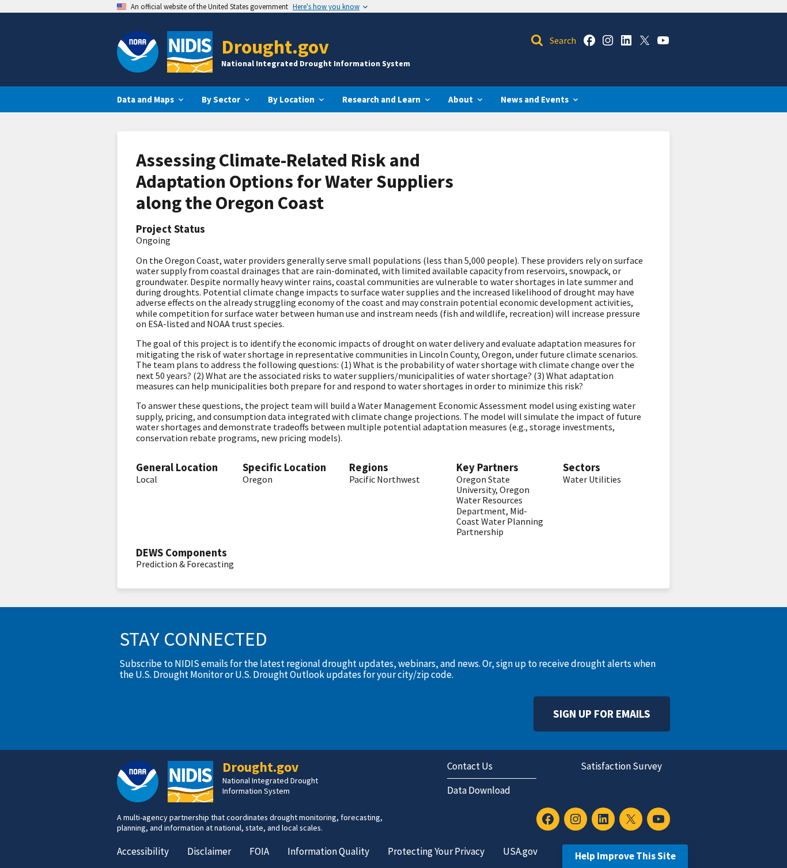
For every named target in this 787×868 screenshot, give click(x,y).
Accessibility (143, 851)
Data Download (478, 790)
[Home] (190, 52)
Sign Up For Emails (601, 714)
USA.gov (520, 851)
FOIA (259, 851)
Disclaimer (209, 851)
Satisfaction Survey (621, 766)
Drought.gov (275, 46)
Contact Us (470, 766)
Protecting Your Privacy (436, 851)
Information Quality (328, 851)
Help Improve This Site (625, 856)
